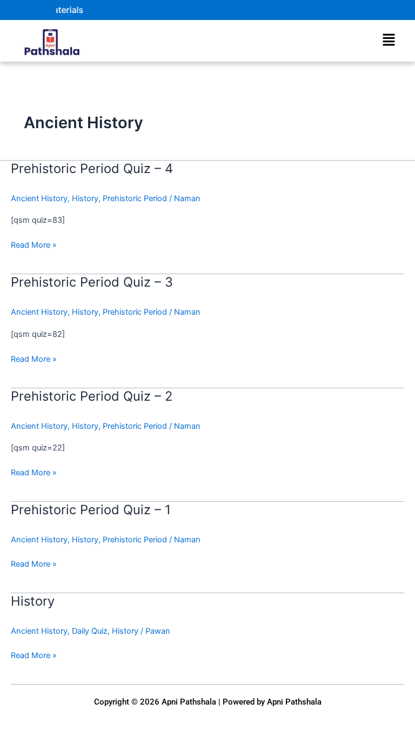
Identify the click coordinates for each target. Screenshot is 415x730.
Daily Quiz (90, 631)
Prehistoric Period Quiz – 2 (91, 396)
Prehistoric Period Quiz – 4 (92, 168)
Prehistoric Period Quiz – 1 (91, 509)
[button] (388, 40)
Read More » (34, 244)
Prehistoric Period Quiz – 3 (92, 282)
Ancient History (39, 198)
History (85, 198)
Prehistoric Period (135, 198)
